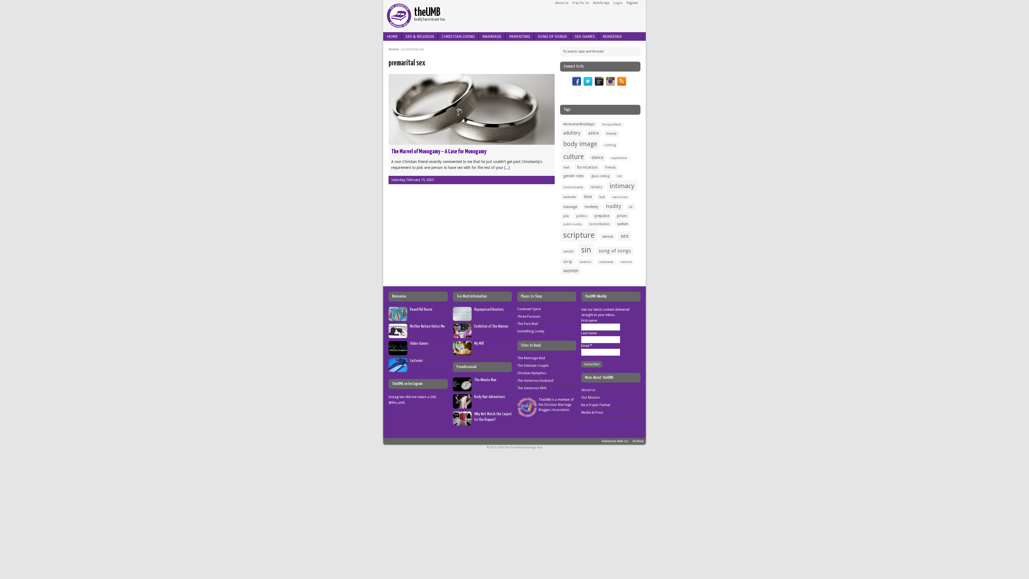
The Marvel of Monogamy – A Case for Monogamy (438, 152)
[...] (507, 167)
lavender (569, 197)
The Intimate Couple (533, 365)
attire (593, 133)
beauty (611, 133)
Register (632, 3)
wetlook (626, 262)
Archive (638, 441)
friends (610, 167)
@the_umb (397, 402)
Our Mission (590, 397)
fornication (587, 167)
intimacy (622, 186)
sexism (568, 251)
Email (586, 346)
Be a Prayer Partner (596, 405)
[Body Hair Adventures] (462, 405)
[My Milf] (462, 352)
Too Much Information (472, 296)
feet (566, 167)
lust (602, 197)
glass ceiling (600, 176)
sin (586, 249)
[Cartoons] (398, 369)
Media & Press (592, 412)
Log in (617, 3)
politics (581, 216)
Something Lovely (530, 331)
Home (392, 36)
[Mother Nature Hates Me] (398, 335)
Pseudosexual (466, 367)
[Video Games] (398, 352)
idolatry (596, 187)
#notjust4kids (611, 124)
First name (589, 320)
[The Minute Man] (462, 388)
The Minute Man (485, 380)
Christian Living (458, 36)
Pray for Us (580, 3)
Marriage (491, 36)
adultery (572, 133)
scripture (579, 235)
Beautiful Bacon (421, 309)
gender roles (573, 176)
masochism (620, 197)
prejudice (602, 216)
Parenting (519, 36)
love (588, 196)
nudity (613, 206)
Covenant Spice (529, 309)
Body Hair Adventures (489, 397)
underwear (606, 262)
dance (597, 157)
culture (573, 157)
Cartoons (416, 361)
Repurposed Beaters (489, 309)
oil (630, 207)
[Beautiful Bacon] (398, 318)
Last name (589, 333)
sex (625, 236)
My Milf (479, 344)
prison (622, 216)
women (571, 270)
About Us (561, 3)
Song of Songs (552, 36)
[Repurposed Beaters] (462, 318)
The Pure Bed (527, 324)
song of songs (615, 251)
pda (566, 216)
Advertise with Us (615, 441)
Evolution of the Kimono (491, 326)
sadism (622, 224)
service (607, 236)
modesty (591, 207)
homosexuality (573, 187)
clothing (610, 145)
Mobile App (601, 3)
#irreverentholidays (579, 124)
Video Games (419, 344)
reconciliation (599, 224)
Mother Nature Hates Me (427, 326)
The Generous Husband (535, 380)
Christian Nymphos (531, 373)
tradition (585, 262)
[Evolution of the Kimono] (462, 335)
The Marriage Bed (531, 358)
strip (567, 261)
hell (619, 176)
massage (570, 207)
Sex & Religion (419, 36)
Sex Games (585, 36)
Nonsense (612, 36)
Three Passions (528, 316)
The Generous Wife (532, 388)
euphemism (619, 158)
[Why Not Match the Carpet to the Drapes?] (462, 423)
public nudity (572, 224)
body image (580, 144)
